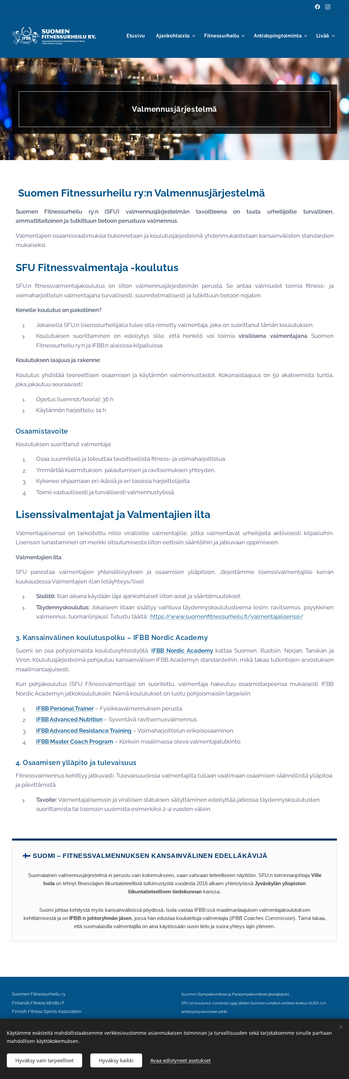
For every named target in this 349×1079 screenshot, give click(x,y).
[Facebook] (317, 7)
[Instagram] (327, 7)
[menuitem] (138, 35)
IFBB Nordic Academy (182, 650)
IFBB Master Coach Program (74, 741)
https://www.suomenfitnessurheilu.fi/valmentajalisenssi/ (226, 616)
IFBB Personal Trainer (65, 708)
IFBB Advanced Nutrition (69, 719)
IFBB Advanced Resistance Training (84, 730)
